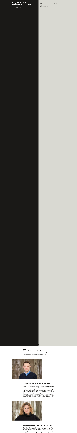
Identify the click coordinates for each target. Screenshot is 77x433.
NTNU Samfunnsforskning (19, 7)
